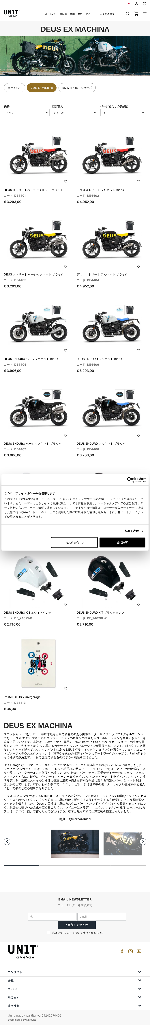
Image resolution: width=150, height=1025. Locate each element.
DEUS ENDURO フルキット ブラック (101, 443)
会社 (11, 980)
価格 (7, 106)
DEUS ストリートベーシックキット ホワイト (33, 190)
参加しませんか (77, 925)
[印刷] (66, 181)
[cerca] (127, 14)
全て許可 (122, 542)
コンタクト (15, 972)
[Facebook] (121, 952)
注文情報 (14, 1005)
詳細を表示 (132, 530)
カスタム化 (72, 542)
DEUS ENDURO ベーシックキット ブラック (33, 443)
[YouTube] (138, 952)
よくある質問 (107, 13)
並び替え (57, 106)
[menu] (144, 14)
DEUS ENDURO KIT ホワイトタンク (28, 612)
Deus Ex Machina (42, 87)
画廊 (72, 13)
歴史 (80, 13)
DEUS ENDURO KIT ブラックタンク (100, 612)
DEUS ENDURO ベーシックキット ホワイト (33, 359)
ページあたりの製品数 (114, 106)
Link (100, 932)
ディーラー (91, 13)
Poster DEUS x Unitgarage (22, 697)
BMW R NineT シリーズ (77, 87)
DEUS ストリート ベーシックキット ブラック (34, 274)
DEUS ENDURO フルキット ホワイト (101, 359)
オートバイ (51, 13)
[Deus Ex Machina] (75, 844)
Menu (12, 988)
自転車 (63, 13)
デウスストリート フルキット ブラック (102, 274)
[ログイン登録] (136, 4)
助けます (14, 997)
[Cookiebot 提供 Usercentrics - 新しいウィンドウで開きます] (130, 479)
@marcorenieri (80, 819)
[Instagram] (130, 952)
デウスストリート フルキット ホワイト (102, 190)
